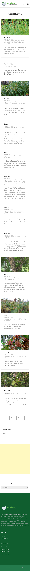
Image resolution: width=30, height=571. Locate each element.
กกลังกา (6, 99)
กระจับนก (7, 233)
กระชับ (6, 316)
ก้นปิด (6, 124)
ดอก (12, 102)
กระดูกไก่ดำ (7, 390)
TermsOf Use (5, 547)
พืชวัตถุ (12, 40)
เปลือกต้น (23, 183)
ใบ (7, 105)
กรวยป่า (6, 208)
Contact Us (4, 538)
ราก (7, 42)
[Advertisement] (15, 459)
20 (18, 418)
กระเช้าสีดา (7, 353)
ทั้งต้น (12, 127)
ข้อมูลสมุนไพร (7, 40)
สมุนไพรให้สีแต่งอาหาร (19, 181)
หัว (17, 66)
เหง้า (9, 43)
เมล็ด (7, 214)
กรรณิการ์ (7, 177)
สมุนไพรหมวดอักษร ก (11, 66)
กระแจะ (6, 275)
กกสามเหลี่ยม (8, 63)
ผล (11, 156)
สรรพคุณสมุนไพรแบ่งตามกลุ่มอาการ (12, 183)
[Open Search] (23, 4)
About (3, 536)
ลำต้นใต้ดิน (14, 42)
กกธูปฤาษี (7, 37)
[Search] (26, 433)
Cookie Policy (5, 554)
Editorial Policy (5, 551)
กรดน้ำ (6, 152)
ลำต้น (10, 42)
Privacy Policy (5, 549)
